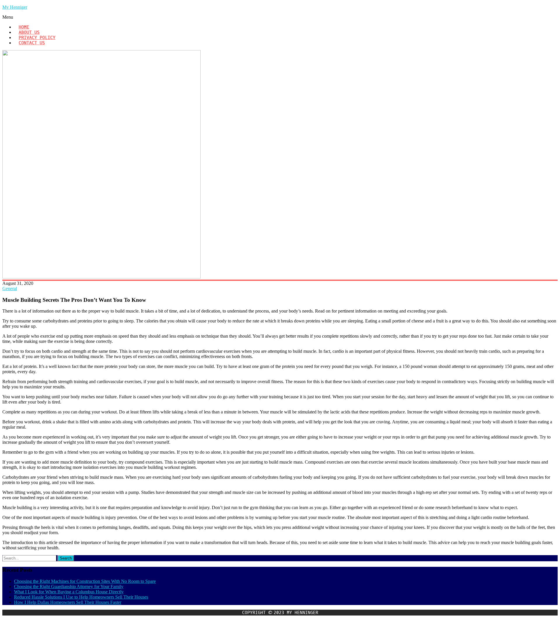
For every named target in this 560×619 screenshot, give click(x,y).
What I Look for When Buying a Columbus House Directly (69, 591)
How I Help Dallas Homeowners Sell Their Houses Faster (67, 602)
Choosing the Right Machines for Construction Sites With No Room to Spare (85, 581)
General (9, 288)
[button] (280, 17)
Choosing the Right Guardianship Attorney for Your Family (68, 586)
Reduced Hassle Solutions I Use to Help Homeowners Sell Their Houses (81, 597)
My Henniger (14, 7)
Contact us (32, 43)
